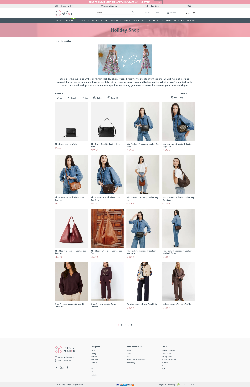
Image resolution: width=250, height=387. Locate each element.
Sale (92, 372)
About (158, 13)
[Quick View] (85, 138)
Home (57, 41)
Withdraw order (167, 369)
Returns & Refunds (168, 351)
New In (93, 351)
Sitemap (165, 366)
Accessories (95, 366)
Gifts (92, 369)
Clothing (93, 354)
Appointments (171, 13)
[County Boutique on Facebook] (67, 367)
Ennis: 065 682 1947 (65, 360)
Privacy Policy (166, 357)
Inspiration (94, 375)
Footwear (94, 363)
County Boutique (66, 384)
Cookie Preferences (169, 360)
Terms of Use (166, 354)
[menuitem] (58, 20)
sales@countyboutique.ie (66, 357)
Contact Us (166, 363)
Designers (94, 357)
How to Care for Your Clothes (136, 360)
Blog (127, 357)
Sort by (183, 93)
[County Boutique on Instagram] (62, 367)
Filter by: (59, 93)
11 (132, 325)
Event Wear (94, 360)
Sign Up (158, 2)
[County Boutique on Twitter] (56, 367)
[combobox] (115, 12)
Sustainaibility (130, 363)
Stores (147, 13)
